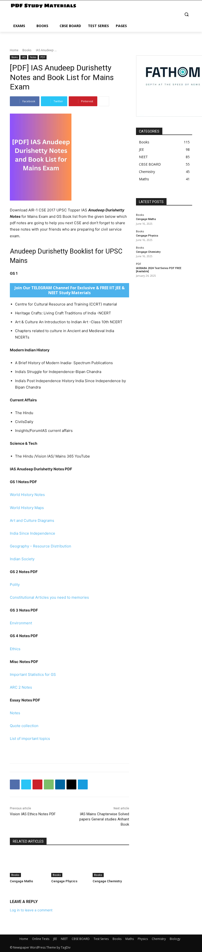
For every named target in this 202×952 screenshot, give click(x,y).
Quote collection (24, 725)
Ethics (15, 648)
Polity (15, 584)
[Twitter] (26, 784)
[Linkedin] (60, 784)
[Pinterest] (37, 784)
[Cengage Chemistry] (111, 864)
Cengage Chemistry (107, 881)
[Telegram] (83, 784)
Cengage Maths (21, 881)
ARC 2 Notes (21, 687)
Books (26, 50)
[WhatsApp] (49, 784)
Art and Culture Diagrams (32, 520)
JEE (55, 939)
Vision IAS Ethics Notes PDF (33, 814)
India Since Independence (32, 533)
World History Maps (27, 507)
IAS (24, 57)
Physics (143, 939)
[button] (186, 14)
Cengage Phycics (64, 881)
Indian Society (22, 559)
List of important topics (30, 738)
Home (14, 50)
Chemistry (159, 939)
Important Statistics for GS (33, 674)
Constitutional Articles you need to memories (49, 597)
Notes (33, 57)
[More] (104, 101)
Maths (129, 939)
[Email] (71, 784)
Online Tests (40, 939)
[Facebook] (15, 784)
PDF (42, 57)
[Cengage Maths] (28, 864)
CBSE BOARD (81, 939)
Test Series (101, 939)
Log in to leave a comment (31, 910)
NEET (64, 939)
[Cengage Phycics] (69, 864)
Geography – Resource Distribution (40, 546)
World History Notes (27, 494)
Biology (175, 939)
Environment (21, 623)
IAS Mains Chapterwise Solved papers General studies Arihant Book (104, 819)
